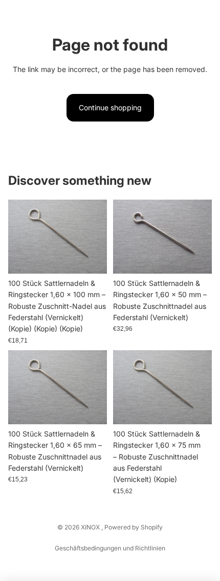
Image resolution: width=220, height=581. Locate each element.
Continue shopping (110, 107)
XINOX (91, 527)
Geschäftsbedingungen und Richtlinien (110, 548)
